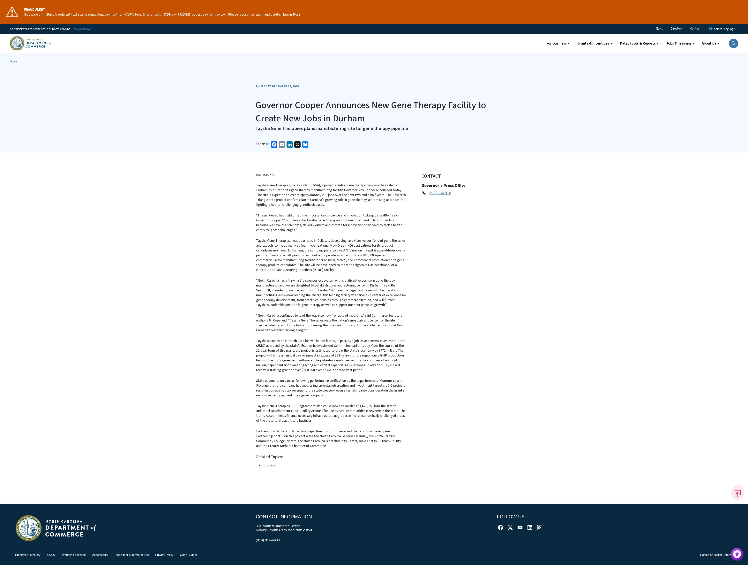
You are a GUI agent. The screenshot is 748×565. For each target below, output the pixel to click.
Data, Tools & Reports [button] (638, 43)
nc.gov (51, 554)
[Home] (31, 38)
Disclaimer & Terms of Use (132, 554)
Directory (676, 28)
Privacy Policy (164, 554)
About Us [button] (709, 43)
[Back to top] (737, 492)
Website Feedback (74, 554)
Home (13, 61)
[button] (733, 43)
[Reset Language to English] (711, 28)
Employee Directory (28, 554)
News (659, 28)
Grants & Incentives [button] (593, 43)
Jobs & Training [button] (678, 43)
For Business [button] (556, 43)
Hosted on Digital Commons (718, 554)
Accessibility (100, 554)
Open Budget (188, 554)
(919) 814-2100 (440, 193)
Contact (695, 28)
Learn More (292, 14)
